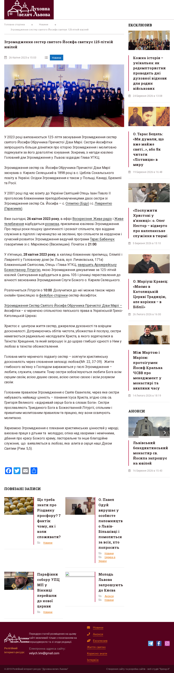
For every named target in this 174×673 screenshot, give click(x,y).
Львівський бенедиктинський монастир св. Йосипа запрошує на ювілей (150, 453)
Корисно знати (97, 653)
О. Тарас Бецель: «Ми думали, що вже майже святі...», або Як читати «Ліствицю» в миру (148, 149)
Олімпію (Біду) (77, 203)
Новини (56, 57)
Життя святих (96, 647)
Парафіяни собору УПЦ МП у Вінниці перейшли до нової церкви (48, 590)
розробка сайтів (136, 668)
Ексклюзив (100, 640)
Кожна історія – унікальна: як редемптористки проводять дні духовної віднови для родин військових (150, 73)
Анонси (109, 596)
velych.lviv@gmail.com (44, 653)
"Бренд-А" (164, 668)
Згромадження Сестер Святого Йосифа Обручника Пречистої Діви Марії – (63, 306)
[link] (92, 219)
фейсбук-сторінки (53, 295)
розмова (52, 224)
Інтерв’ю (93, 659)
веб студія (153, 668)
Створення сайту (115, 668)
